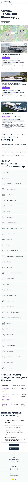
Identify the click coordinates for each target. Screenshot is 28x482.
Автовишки (10, 334)
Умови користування (14, 459)
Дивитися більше (14, 445)
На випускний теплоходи (8, 152)
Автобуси (9, 267)
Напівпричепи (11, 234)
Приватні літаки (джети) (13, 312)
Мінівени (9, 261)
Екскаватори (10, 340)
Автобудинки (10, 194)
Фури (8, 211)
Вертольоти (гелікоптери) (14, 317)
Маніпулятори (10, 329)
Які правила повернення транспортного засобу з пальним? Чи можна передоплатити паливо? (15, 439)
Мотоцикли (10, 289)
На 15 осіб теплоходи (7, 155)
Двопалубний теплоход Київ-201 (5, 390)
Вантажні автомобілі (12, 206)
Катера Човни (10, 278)
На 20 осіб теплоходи (19, 155)
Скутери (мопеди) (11, 295)
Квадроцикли (10, 306)
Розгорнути (14, 39)
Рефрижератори (11, 200)
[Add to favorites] (25, 44)
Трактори (9, 368)
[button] (7, 34)
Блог (14, 457)
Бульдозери (10, 362)
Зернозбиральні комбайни (14, 356)
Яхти (8, 284)
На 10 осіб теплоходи (21, 152)
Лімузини (9, 178)
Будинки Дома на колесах (14, 183)
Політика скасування (14, 463)
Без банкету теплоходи (7, 144)
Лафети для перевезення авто (15, 228)
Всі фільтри (6, 22)
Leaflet (15, 41)
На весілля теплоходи (7, 147)
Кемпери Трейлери (12, 189)
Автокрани (10, 323)
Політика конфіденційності (14, 461)
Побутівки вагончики (12, 222)
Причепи (9, 239)
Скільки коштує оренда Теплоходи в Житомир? (14, 421)
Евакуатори (10, 217)
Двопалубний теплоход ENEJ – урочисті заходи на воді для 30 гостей (6, 398)
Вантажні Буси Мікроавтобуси (15, 256)
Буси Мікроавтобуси (12, 250)
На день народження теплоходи (9, 150)
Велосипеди (10, 301)
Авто (8, 172)
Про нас (14, 454)
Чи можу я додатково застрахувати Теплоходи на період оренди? (14, 426)
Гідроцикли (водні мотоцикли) (15, 273)
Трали (8, 245)
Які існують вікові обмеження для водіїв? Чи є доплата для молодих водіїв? (14, 432)
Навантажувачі (11, 345)
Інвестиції (14, 466)
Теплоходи (8, 4)
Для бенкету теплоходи (20, 144)
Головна (2, 4)
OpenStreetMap (20, 41)
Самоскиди (10, 351)
